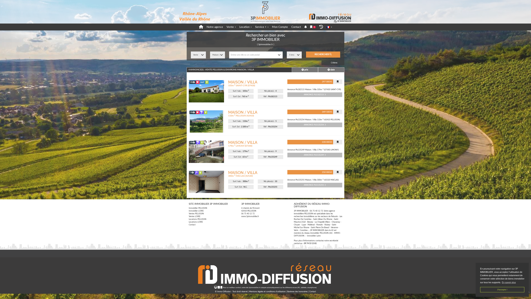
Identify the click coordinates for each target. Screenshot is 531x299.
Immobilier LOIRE (196, 211)
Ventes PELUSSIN (196, 214)
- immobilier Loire (313, 236)
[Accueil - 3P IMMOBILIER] (265, 12)
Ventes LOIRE (194, 216)
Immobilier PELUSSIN (198, 208)
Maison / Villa (242, 82)
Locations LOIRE (196, 222)
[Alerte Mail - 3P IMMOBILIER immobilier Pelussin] (305, 27)
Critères (333, 63)
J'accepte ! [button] (502, 289)
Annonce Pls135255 (314, 185)
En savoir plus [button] (509, 282)
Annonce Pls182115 (314, 95)
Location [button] (244, 27)
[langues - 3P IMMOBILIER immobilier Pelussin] (329, 27)
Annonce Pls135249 (314, 155)
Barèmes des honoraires (297, 292)
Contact (296, 27)
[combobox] (256, 54)
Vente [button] (231, 27)
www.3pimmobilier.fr (250, 216)
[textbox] (256, 54)
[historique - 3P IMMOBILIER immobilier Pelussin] (321, 27)
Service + (261, 27)
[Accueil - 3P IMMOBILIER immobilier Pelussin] (201, 27)
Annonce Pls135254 (314, 125)
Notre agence (215, 27)
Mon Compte (280, 27)
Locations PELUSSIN (197, 219)
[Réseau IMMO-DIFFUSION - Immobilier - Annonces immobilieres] (265, 272)
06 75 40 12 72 (248, 214)
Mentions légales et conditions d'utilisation (267, 292)
